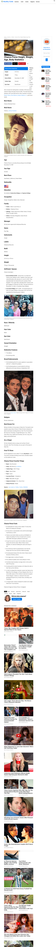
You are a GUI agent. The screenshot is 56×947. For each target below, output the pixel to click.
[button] (19, 48)
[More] (27, 63)
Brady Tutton (7, 95)
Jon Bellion (18, 466)
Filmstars (48, 75)
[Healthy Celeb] (7, 1)
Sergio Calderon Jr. (22, 95)
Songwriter (19, 593)
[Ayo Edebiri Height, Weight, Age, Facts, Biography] (43, 71)
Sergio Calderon (13, 412)
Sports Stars (48, 106)
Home (5, 37)
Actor (9, 591)
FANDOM (25, 487)
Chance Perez (18, 591)
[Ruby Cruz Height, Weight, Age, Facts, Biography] (43, 78)
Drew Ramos (14, 95)
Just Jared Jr (12, 487)
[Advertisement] (28, 23)
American (13, 591)
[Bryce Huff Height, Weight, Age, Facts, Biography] (43, 101)
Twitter (17, 487)
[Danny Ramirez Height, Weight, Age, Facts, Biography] (43, 94)
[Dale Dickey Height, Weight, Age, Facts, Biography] (43, 86)
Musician (6, 593)
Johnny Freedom (12, 110)
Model (13, 37)
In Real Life (24, 591)
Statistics (9, 37)
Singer (14, 593)
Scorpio (10, 593)
